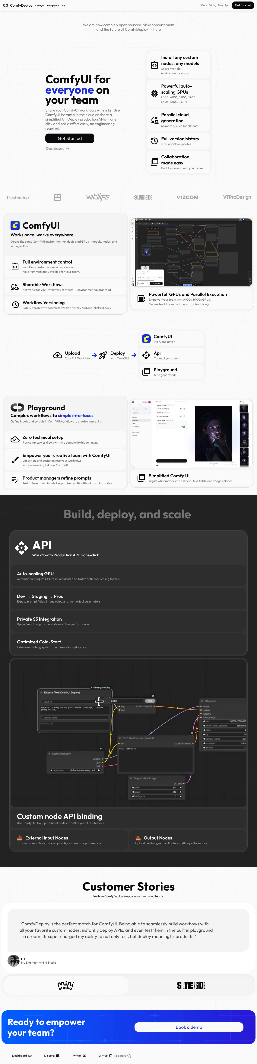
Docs (204, 5)
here (157, 29)
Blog (220, 5)
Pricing (212, 5)
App (227, 5)
